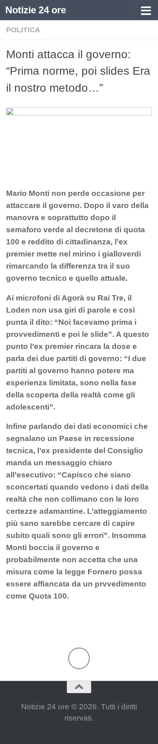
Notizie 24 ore (35, 9)
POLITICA (23, 30)
